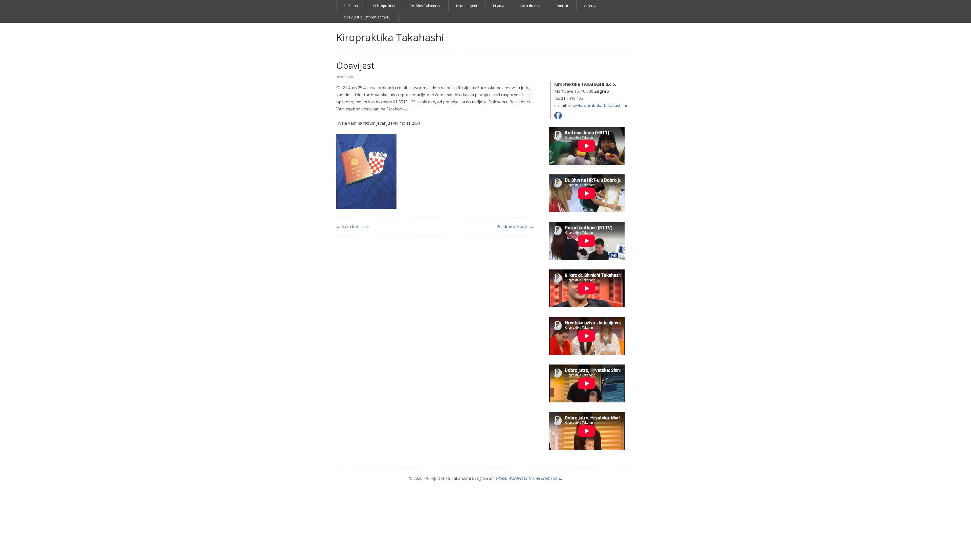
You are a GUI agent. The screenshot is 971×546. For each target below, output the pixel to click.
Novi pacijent (466, 5)
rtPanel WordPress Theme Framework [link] (528, 478)
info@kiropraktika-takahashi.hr (598, 105)
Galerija (590, 5)
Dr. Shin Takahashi (425, 5)
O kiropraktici (384, 5)
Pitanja (498, 5)
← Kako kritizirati (352, 226)
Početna (351, 5)
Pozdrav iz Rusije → (515, 226)
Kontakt (562, 5)
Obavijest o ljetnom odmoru (367, 17)
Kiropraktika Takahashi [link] (390, 37)
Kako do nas (530, 5)
